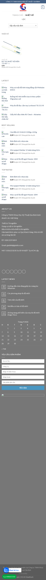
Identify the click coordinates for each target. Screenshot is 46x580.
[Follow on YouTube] (24, 271)
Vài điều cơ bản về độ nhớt (17, 306)
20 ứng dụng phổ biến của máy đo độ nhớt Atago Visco (23, 314)
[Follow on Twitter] (8, 271)
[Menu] (3, 7)
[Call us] (16, 271)
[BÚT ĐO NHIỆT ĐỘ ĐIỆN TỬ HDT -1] (12, 47)
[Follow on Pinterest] (20, 271)
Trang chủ (17, 15)
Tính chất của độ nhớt (15, 300)
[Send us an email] (12, 271)
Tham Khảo (23, 573)
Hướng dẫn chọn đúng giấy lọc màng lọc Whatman (22, 287)
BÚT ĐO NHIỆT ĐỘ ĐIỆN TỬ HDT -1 (10, 62)
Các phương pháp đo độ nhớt (18, 293)
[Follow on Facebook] (4, 271)
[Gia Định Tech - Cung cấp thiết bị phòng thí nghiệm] (23, 7)
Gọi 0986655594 (9, 577)
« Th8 (4, 349)
